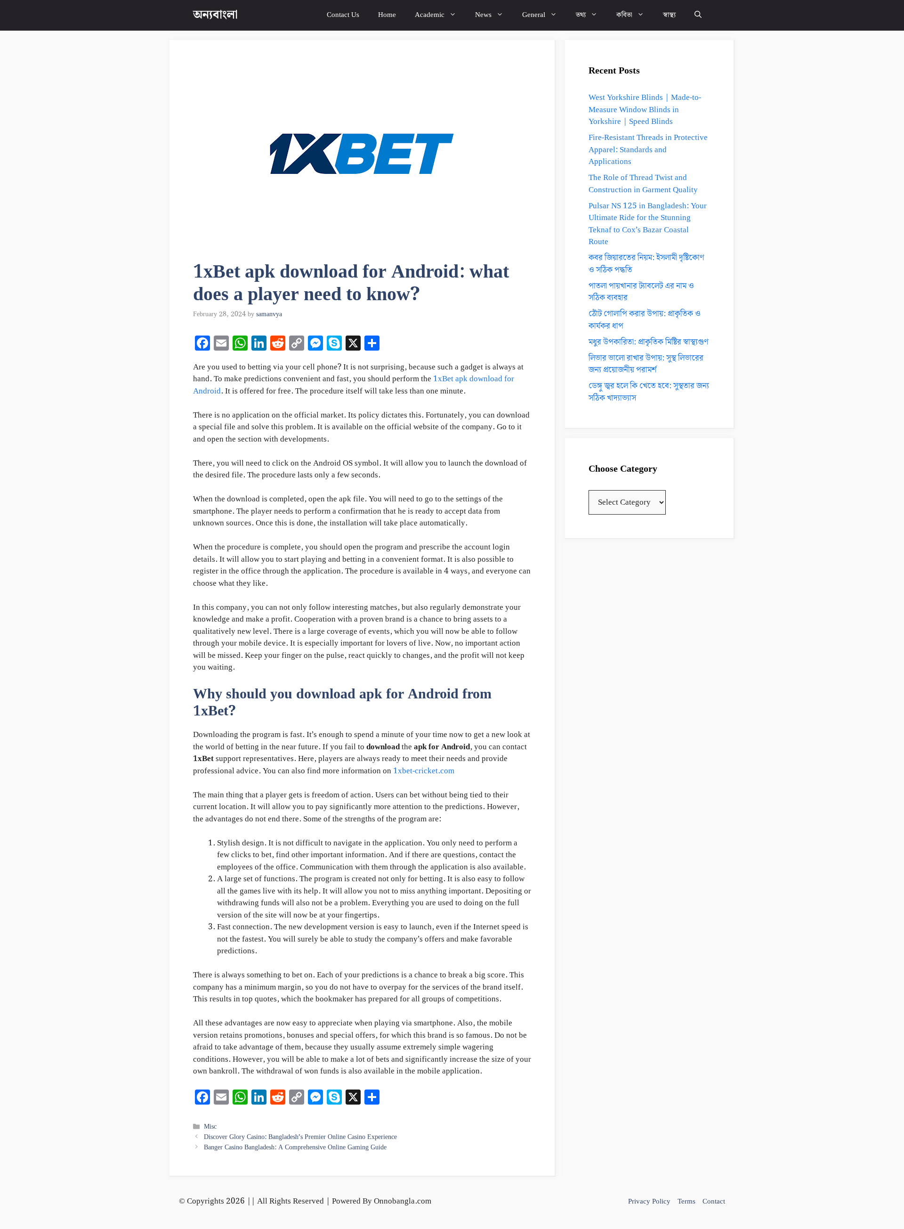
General (533, 15)
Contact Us (343, 15)
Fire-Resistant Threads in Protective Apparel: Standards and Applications (648, 149)
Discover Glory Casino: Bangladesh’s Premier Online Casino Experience (300, 1136)
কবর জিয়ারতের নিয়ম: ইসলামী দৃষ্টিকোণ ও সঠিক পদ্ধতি (646, 264)
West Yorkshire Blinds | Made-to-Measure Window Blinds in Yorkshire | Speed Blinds (645, 109)
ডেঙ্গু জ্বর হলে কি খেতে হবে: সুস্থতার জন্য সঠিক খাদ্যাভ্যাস (649, 392)
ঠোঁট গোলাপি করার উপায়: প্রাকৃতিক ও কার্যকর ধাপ (645, 320)
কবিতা (624, 15)
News (483, 15)
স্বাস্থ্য (669, 15)
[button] (698, 15)
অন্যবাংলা (215, 15)
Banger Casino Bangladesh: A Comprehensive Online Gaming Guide (295, 1147)
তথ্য (581, 15)
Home (387, 15)
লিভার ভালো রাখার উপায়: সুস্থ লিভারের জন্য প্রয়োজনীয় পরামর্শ (646, 364)
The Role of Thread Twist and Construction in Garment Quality (643, 184)
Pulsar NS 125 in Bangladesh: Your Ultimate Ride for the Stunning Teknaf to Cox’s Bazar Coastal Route (648, 224)
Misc (210, 1126)
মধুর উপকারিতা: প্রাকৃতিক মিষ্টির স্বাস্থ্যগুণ (649, 342)
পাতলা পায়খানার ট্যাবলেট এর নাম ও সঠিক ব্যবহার (641, 292)
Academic (429, 15)
